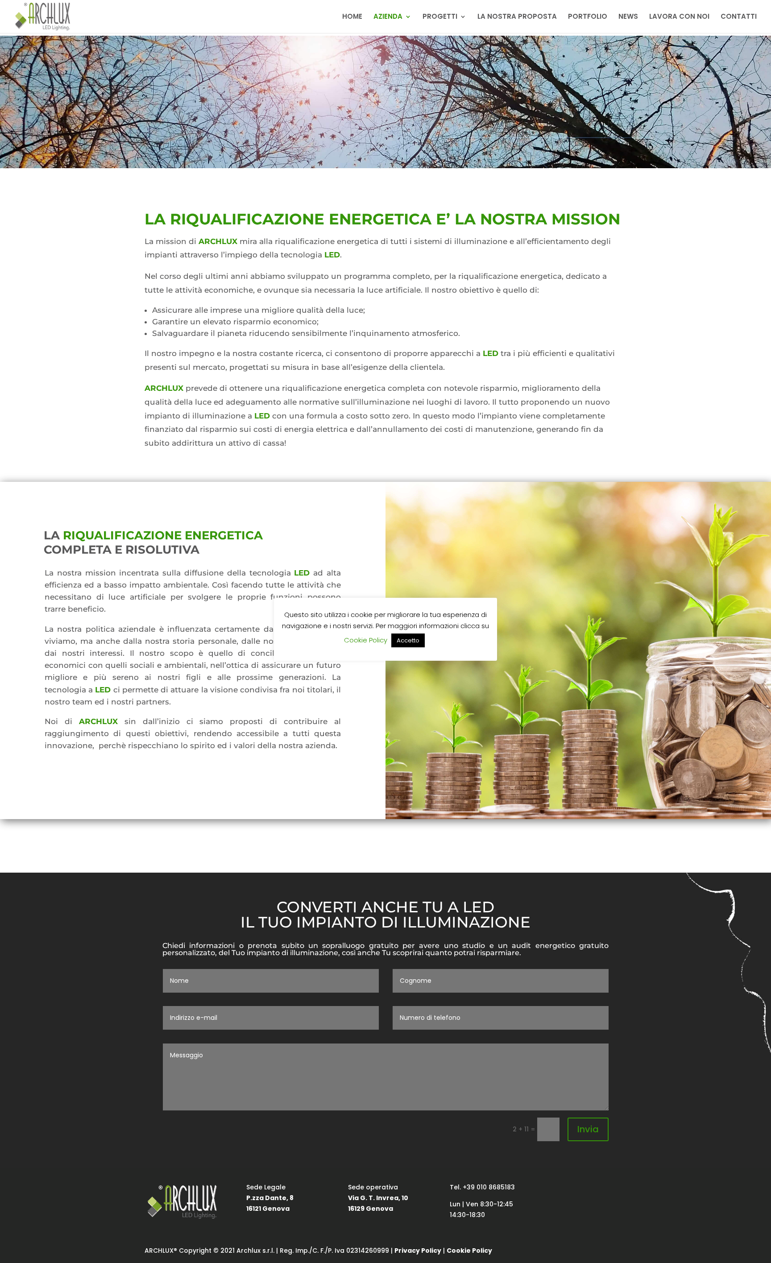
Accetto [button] (408, 640)
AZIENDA (387, 17)
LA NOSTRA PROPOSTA (517, 17)
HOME (352, 17)
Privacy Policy (417, 1250)
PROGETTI (440, 17)
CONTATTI (739, 17)
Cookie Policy (469, 1250)
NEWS (628, 17)
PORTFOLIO (587, 17)
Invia (588, 1129)
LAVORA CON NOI (679, 17)
